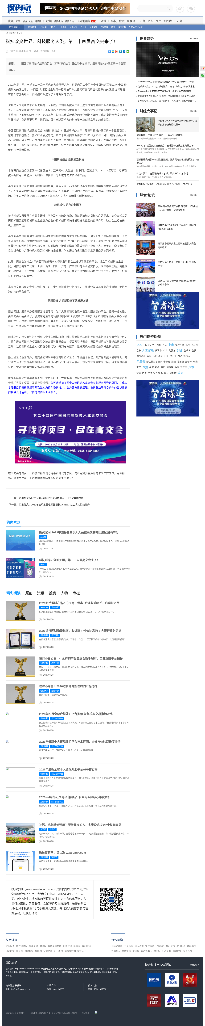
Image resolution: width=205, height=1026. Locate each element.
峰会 (113, 27)
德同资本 (139, 946)
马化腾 (173, 373)
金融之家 (47, 951)
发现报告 (10, 946)
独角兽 (180, 361)
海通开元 (115, 951)
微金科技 (122, 27)
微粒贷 (54, 857)
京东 (138, 350)
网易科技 (29, 951)
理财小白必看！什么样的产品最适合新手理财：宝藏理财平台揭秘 (81, 658)
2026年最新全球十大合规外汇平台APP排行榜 (68, 769)
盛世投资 (180, 946)
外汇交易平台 (57, 718)
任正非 (158, 350)
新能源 (63, 27)
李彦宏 (166, 361)
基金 (160, 356)
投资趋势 (147, 39)
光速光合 (187, 951)
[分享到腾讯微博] (120, 51)
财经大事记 (148, 111)
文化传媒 (93, 27)
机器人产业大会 (136, 27)
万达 (164, 345)
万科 (159, 345)
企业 (165, 350)
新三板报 (58, 951)
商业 (154, 356)
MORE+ (194, 38)
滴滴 (173, 361)
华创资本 (170, 946)
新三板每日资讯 (154, 361)
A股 (31, 21)
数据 (49, 21)
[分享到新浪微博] (116, 51)
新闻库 (167, 21)
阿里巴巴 (152, 373)
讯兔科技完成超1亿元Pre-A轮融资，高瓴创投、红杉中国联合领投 (168, 101)
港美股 (38, 21)
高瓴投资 (126, 951)
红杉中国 (191, 946)
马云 (166, 373)
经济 (151, 367)
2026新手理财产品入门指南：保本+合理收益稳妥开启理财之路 (79, 603)
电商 (195, 361)
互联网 (131, 21)
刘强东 (172, 350)
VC (149, 345)
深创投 (135, 951)
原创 (28, 593)
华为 (149, 356)
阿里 (144, 373)
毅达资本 (145, 951)
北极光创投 (117, 946)
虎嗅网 (38, 951)
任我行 (52, 829)
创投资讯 (140, 356)
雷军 (160, 373)
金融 (122, 21)
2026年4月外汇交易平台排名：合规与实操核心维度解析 (75, 797)
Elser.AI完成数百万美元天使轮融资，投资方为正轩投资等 (164, 91)
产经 (143, 21)
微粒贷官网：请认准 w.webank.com (62, 852)
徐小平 (173, 356)
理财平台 (55, 663)
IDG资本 (160, 946)
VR (153, 345)
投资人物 (69, 21)
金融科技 (73, 27)
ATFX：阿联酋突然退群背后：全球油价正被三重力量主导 (165, 145)
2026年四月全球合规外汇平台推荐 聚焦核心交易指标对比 (76, 714)
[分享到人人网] (124, 51)
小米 (166, 356)
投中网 (77, 946)
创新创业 (53, 27)
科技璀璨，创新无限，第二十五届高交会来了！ (69, 560)
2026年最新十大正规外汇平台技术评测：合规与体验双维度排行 (79, 741)
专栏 (76, 593)
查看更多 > (194, 965)
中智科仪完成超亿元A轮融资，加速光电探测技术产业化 (164, 184)
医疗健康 (104, 27)
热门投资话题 (150, 337)
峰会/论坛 (147, 195)
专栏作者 (179, 345)
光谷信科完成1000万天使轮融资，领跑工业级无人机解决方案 (166, 86)
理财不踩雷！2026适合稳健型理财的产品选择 (68, 686)
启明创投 (155, 951)
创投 (24, 21)
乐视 (187, 345)
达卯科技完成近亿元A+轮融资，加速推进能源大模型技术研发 (166, 96)
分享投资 (128, 946)
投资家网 (32, 27)
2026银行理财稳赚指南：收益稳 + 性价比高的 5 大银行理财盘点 (80, 630)
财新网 (19, 951)
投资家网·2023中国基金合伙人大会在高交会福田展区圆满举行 (79, 532)
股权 (157, 367)
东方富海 (149, 946)
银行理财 (55, 635)
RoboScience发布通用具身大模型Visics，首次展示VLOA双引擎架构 (169, 81)
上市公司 (43, 27)
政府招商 (84, 21)
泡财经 (43, 946)
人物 (64, 593)
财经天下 (81, 951)
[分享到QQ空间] (113, 51)
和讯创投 (10, 951)
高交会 (19, 33)
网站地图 (85, 1013)
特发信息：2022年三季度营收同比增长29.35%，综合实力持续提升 (54, 504)
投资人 (187, 356)
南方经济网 (21, 946)
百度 (138, 367)
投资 (52, 593)
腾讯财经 (86, 946)
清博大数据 (70, 951)
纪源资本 (166, 951)
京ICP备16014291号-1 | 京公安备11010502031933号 (53, 1013)
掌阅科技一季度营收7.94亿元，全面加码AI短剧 (159, 135)
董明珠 (170, 367)
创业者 (187, 350)
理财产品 (44, 607)
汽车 (150, 21)
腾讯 (163, 367)
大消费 (83, 27)
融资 (177, 367)
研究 (179, 21)
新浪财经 (67, 946)
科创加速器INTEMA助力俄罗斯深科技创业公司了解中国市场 (51, 498)
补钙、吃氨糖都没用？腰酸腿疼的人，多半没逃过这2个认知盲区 (80, 825)
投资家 (12, 33)
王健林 (188, 361)
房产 (158, 21)
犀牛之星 (33, 946)
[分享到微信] (128, 51)
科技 (114, 21)
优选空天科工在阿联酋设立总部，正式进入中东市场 (162, 173)
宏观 (18, 21)
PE (145, 345)
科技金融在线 (54, 946)
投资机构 (58, 21)
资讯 (11, 21)
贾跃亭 (183, 367)
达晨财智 (176, 951)
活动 (104, 21)
